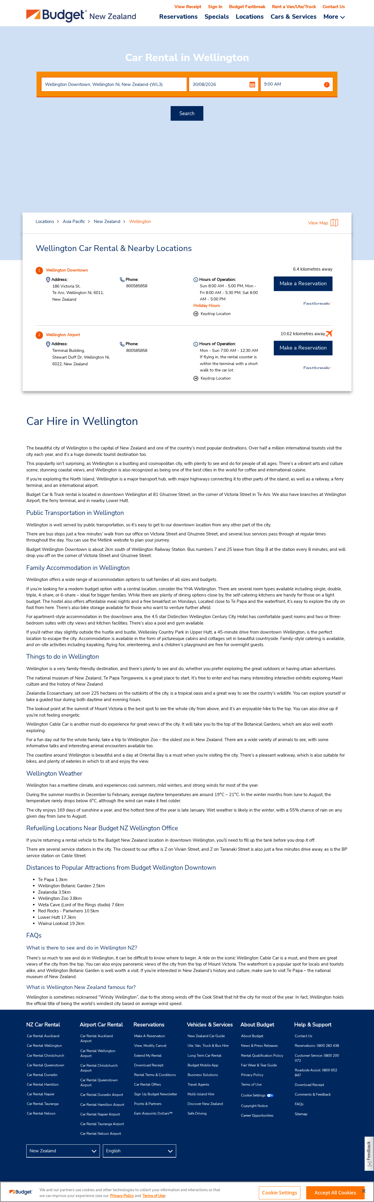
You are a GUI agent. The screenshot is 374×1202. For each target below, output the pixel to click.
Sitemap (301, 1114)
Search (187, 113)
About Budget (257, 1024)
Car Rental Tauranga (42, 1103)
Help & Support (312, 1024)
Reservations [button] (178, 16)
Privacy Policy (252, 1075)
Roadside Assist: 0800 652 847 (316, 1073)
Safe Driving (197, 1113)
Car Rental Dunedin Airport (101, 1094)
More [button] (331, 16)
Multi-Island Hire (201, 1094)
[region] (187, 1192)
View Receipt (187, 7)
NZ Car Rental (43, 1024)
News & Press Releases (259, 1045)
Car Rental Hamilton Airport (102, 1104)
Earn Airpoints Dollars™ (153, 1113)
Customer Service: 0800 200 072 (317, 1058)
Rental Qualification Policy (262, 1055)
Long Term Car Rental (204, 1055)
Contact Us (334, 7)
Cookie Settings (253, 1095)
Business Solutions (203, 1075)
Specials (217, 16)
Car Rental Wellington (44, 1045)
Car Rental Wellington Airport (97, 1053)
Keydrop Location (216, 314)
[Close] (363, 1190)
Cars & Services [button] (293, 16)
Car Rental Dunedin (42, 1075)
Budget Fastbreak (247, 7)
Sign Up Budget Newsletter (155, 1094)
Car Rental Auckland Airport (96, 1038)
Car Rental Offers (147, 1084)
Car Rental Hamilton (43, 1084)
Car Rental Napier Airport (100, 1114)
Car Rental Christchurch (45, 1055)
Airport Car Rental (101, 1024)
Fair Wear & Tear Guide (259, 1065)
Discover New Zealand (205, 1103)
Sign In (215, 7)
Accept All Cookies (335, 1192)
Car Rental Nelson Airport (100, 1133)
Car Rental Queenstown (45, 1065)
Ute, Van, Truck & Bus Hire (208, 1045)
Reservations (149, 1024)
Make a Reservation (303, 283)
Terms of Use (251, 1084)
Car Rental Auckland (43, 1036)
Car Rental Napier (40, 1094)
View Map (318, 223)
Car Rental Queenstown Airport (99, 1082)
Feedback (369, 1150)
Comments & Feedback (313, 1094)
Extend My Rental (148, 1055)
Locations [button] (250, 16)
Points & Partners (148, 1103)
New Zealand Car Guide (206, 1036)
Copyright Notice (254, 1106)
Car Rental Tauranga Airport (102, 1124)
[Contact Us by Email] (341, 1151)
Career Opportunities (257, 1115)
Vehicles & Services (210, 1024)
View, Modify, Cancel (150, 1045)
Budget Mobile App (203, 1065)
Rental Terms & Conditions (155, 1075)
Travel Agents (198, 1084)
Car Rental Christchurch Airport (99, 1068)
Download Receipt (148, 1065)
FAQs (299, 1104)
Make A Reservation (149, 1036)
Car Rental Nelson (41, 1113)
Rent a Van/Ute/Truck (294, 7)
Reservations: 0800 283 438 (317, 1045)
